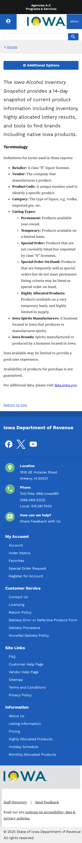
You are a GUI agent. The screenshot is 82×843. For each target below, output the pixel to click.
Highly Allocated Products (30, 739)
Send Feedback (47, 802)
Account (16, 545)
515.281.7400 (41, 506)
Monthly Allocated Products (32, 754)
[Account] (8, 21)
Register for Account (26, 576)
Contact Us (18, 597)
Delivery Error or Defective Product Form (43, 620)
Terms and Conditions (27, 687)
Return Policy (20, 612)
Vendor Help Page (23, 672)
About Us (16, 716)
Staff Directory (15, 802)
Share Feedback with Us (40, 521)
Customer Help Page (26, 664)
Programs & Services (41, 9)
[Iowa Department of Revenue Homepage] (47, 22)
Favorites (16, 561)
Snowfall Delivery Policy (29, 635)
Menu (74, 21)
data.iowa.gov (65, 385)
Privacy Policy (20, 695)
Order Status (19, 553)
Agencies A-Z (41, 5)
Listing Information (25, 724)
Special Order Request (27, 568)
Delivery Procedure (24, 628)
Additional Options (42, 65)
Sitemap (16, 680)
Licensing (16, 605)
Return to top (15, 405)
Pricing (14, 731)
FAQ (12, 656)
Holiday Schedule (23, 747)
